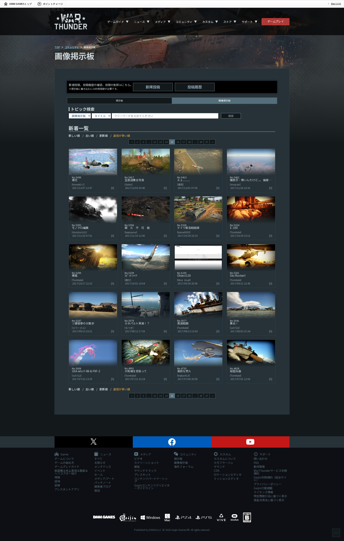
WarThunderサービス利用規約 (270, 472)
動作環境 (259, 466)
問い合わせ (261, 458)
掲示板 (119, 100)
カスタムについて (225, 458)
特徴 (57, 477)
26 (201, 142)
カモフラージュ (223, 462)
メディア (160, 22)
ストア (227, 22)
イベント (100, 470)
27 (206, 142)
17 (183, 142)
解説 (97, 490)
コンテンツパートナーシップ (151, 480)
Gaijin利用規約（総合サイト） (270, 478)
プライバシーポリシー (267, 484)
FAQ (256, 462)
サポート (247, 22)
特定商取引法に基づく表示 (270, 496)
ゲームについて (64, 458)
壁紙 (137, 466)
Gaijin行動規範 (263, 488)
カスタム (207, 22)
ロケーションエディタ (227, 474)
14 (166, 142)
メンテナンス (102, 466)
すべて (98, 458)
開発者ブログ (102, 486)
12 (154, 142)
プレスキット (142, 474)
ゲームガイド (115, 22)
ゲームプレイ (275, 21)
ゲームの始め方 (64, 462)
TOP (57, 47)
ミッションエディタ (226, 478)
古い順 (89, 136)
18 (189, 142)
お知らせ (100, 462)
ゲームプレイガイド (67, 466)
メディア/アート (104, 478)
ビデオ (138, 458)
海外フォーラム (184, 466)
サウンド (219, 466)
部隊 (57, 485)
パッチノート (102, 482)
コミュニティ (184, 22)
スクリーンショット (146, 462)
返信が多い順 (121, 136)
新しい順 (74, 136)
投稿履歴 (195, 86)
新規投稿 (153, 86)
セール (98, 474)
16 (178, 142)
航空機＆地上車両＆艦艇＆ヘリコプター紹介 (71, 472)
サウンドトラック (145, 470)
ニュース (139, 22)
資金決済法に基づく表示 (269, 500)
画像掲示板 (181, 462)
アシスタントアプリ (67, 489)
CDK (216, 470)
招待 (57, 481)
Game (64, 454)
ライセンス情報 (263, 492)
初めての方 (336, 4)
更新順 (103, 136)
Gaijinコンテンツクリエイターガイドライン (152, 486)
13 (160, 142)
